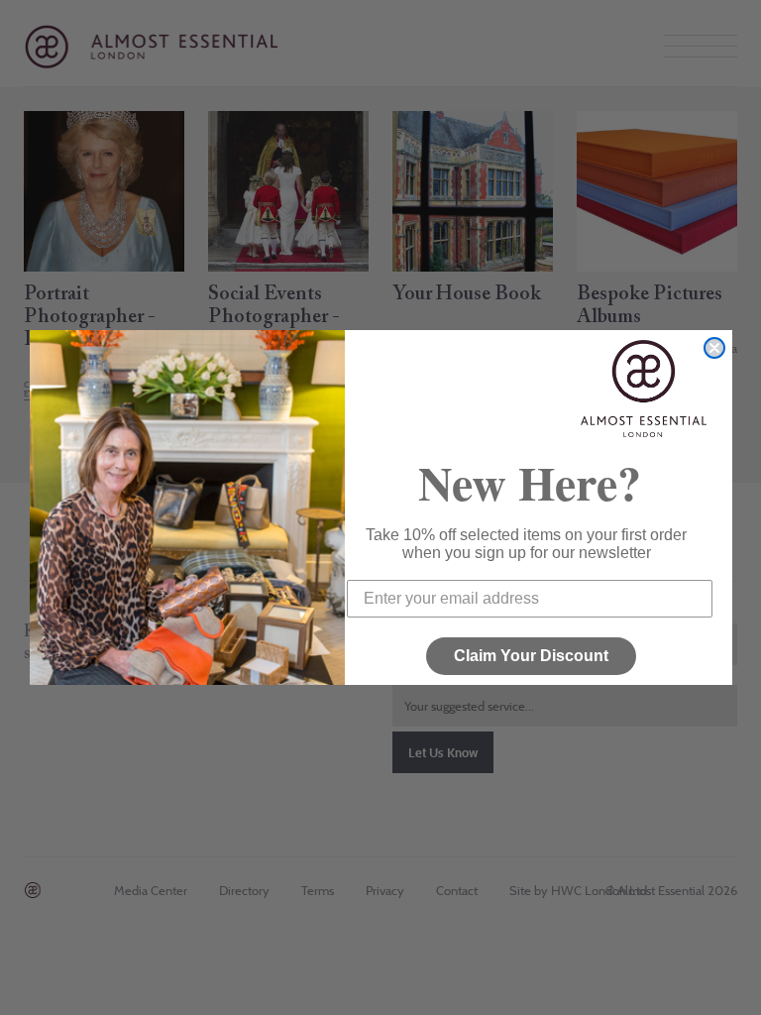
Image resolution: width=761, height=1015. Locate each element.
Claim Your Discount (531, 655)
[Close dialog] (714, 348)
